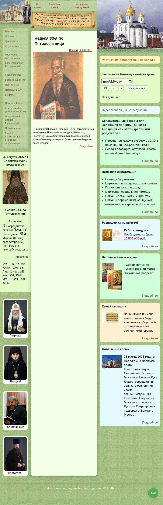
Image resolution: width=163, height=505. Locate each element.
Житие (18, 238)
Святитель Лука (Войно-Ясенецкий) (15, 110)
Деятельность (12, 46)
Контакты (10, 95)
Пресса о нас (12, 84)
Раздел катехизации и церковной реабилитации (12, 138)
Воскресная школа (15, 80)
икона (7, 249)
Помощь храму (13, 90)
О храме (9, 36)
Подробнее (86, 146)
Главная (9, 31)
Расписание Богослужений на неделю (128, 59)
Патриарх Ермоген (15, 103)
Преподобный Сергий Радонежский (12, 119)
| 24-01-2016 (85, 50)
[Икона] (15, 203)
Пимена (14, 245)
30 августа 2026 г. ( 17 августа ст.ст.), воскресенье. (15, 160)
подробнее (21, 256)
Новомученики (13, 128)
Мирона (7, 238)
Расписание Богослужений (12, 56)
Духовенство (12, 41)
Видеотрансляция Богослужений (14, 65)
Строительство (13, 74)
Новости (73, 50)
